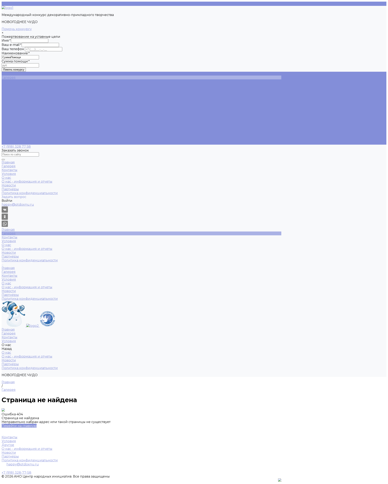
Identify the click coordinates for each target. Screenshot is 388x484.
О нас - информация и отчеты (27, 93)
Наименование (15, 53)
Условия (9, 123)
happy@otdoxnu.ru (22, 464)
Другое (8, 445)
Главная (8, 112)
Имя (6, 40)
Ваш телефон (13, 49)
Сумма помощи (15, 61)
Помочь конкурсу (17, 29)
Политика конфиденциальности (30, 104)
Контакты (9, 120)
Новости (9, 97)
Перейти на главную (19, 426)
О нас (6, 127)
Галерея (9, 116)
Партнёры (10, 100)
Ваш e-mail (11, 45)
